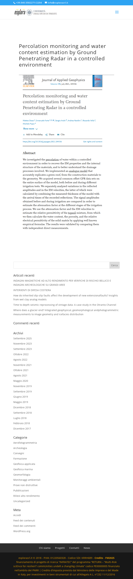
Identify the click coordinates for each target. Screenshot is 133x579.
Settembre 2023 (22, 349)
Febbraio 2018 (21, 423)
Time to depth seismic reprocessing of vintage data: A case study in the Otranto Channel (64, 304)
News (87, 548)
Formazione (20, 458)
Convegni (18, 453)
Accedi (17, 515)
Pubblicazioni (21, 490)
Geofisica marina (23, 469)
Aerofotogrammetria (25, 442)
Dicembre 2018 (22, 407)
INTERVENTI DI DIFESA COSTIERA (32, 290)
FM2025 (109, 558)
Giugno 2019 (20, 396)
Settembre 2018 (22, 412)
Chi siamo (45, 548)
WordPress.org (21, 531)
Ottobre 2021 (21, 370)
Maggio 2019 (20, 402)
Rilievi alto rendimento (26, 495)
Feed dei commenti (24, 525)
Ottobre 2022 (21, 354)
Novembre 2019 (22, 386)
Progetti (60, 548)
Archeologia (20, 448)
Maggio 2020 (20, 380)
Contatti (74, 548)
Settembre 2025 (22, 338)
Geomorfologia (21, 474)
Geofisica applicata (24, 464)
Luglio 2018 (19, 418)
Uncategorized (21, 501)
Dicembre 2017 (22, 428)
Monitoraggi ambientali (27, 479)
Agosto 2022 (20, 359)
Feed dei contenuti (24, 520)
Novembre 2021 (22, 365)
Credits (99, 558)
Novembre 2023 (22, 343)
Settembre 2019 (22, 391)
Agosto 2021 (20, 375)
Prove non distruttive (25, 485)
